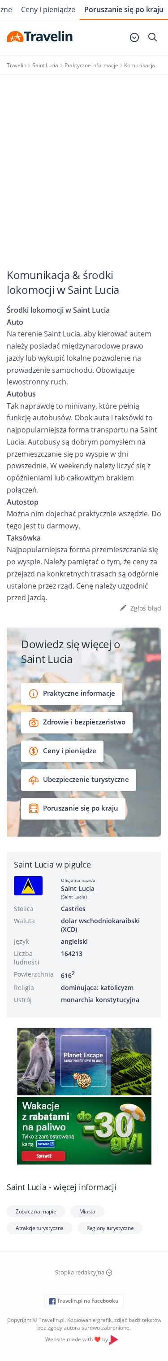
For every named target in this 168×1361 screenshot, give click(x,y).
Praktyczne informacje (91, 65)
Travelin (16, 65)
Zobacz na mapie (36, 1211)
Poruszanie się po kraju (124, 9)
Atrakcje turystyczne (40, 1228)
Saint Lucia (45, 65)
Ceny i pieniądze (48, 9)
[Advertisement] (84, 163)
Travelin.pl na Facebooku (87, 1300)
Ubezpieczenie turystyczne (85, 779)
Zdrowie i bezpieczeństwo (83, 721)
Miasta (87, 1211)
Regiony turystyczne (110, 1228)
